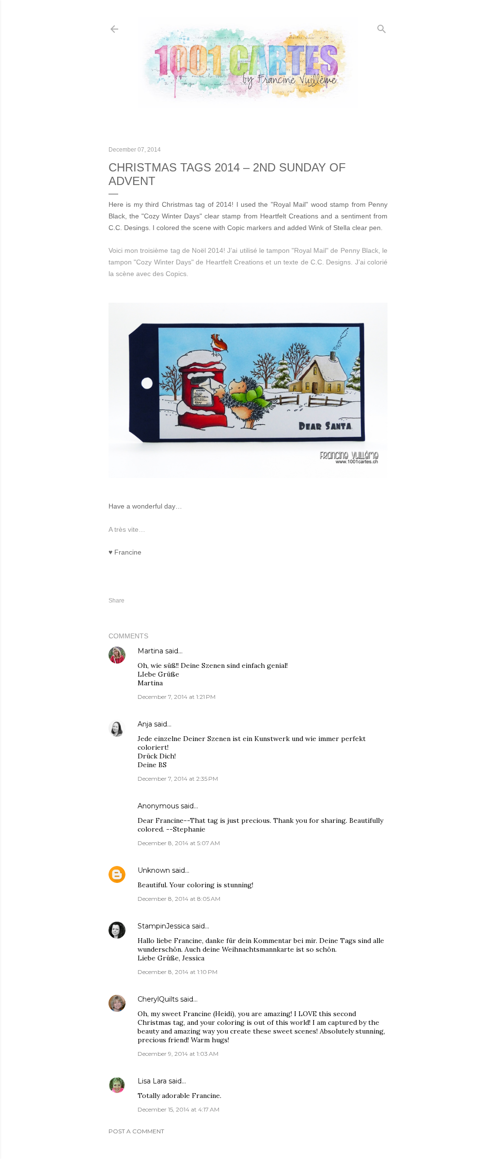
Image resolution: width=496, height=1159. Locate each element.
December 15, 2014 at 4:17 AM (178, 1109)
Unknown (154, 870)
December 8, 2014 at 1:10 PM (177, 971)
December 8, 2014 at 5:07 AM (179, 843)
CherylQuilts (158, 999)
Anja (145, 724)
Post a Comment (136, 1131)
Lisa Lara (152, 1081)
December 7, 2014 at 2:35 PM (178, 778)
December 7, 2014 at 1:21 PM (177, 696)
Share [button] (116, 600)
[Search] (382, 26)
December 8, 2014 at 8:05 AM (179, 898)
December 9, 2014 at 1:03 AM (178, 1053)
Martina (150, 651)
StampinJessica (164, 926)
